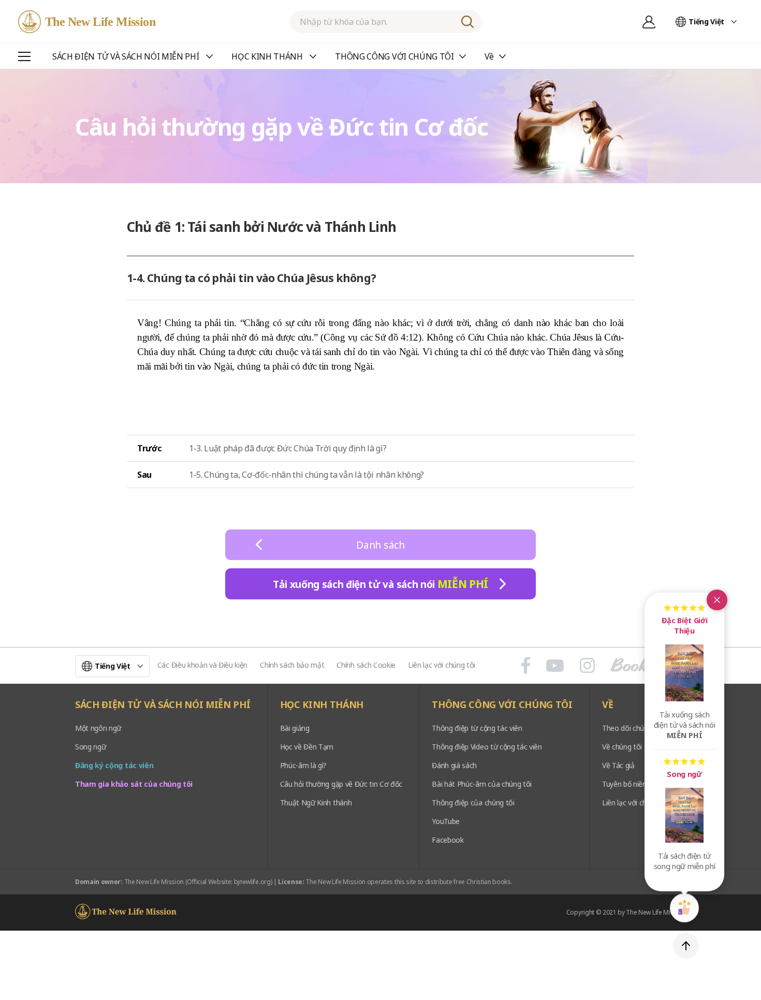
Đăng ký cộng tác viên (114, 765)
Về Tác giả (618, 765)
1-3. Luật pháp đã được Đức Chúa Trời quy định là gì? (287, 448)
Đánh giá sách (454, 765)
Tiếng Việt (706, 21)
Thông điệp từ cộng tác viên (477, 728)
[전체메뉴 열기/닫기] (24, 56)
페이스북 (525, 666)
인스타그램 (587, 666)
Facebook (447, 840)
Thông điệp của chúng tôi (473, 802)
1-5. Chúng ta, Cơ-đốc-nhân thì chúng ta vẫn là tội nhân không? (306, 474)
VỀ (607, 705)
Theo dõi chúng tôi (632, 728)
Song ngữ (90, 747)
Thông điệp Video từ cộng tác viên (487, 747)
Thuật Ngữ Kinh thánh (316, 802)
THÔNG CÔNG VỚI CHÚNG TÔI (502, 705)
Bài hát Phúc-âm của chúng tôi (482, 784)
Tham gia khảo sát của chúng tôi (134, 784)
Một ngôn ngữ (98, 728)
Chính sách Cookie (366, 665)
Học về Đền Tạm (307, 747)
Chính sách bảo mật (292, 665)
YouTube (446, 821)
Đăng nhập (648, 21)
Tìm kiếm (467, 21)
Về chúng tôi (622, 747)
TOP (686, 946)
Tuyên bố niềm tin (631, 784)
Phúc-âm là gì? (303, 765)
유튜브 (555, 666)
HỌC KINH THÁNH (322, 705)
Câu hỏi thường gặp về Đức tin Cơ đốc (341, 784)
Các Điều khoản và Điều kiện (202, 665)
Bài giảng (295, 728)
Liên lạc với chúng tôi (441, 665)
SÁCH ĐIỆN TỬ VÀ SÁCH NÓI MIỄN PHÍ (162, 705)
